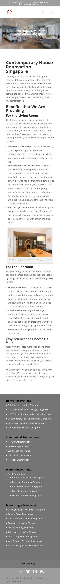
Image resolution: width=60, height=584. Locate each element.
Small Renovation (16, 474)
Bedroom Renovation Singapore (27, 482)
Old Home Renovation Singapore (24, 427)
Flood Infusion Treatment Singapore (25, 518)
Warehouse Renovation (19, 450)
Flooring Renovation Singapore (27, 495)
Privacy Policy (28, 563)
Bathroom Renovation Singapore (28, 477)
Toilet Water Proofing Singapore (23, 532)
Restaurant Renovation (19, 441)
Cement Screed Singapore (20, 514)
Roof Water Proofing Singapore (23, 523)
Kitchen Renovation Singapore (27, 486)
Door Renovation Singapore (25, 491)
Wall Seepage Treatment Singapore (25, 541)
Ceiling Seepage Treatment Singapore (26, 509)
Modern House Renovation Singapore (26, 423)
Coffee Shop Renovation (19, 446)
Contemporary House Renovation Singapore (29, 418)
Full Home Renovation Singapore (24, 405)
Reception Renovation (18, 459)
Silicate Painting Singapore (21, 527)
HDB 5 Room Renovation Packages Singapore (30, 414)
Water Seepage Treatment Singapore (26, 545)
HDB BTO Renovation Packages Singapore (28, 409)
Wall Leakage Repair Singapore (23, 536)
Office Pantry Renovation (20, 455)
